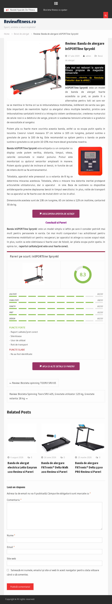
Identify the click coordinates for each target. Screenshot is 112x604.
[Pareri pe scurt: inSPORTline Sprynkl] (34, 274)
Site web (11, 558)
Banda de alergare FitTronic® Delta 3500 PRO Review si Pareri (89, 467)
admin (88, 56)
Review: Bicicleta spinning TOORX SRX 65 (34, 382)
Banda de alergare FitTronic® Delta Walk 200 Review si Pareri (54, 467)
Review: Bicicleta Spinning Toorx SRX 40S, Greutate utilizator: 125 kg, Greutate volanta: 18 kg (51, 396)
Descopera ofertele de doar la (84, 79)
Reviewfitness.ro (20, 21)
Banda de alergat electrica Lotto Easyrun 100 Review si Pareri (22, 467)
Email (11, 547)
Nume (11, 535)
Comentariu (14, 499)
